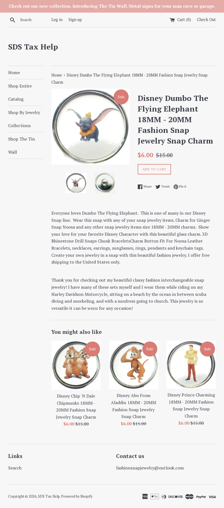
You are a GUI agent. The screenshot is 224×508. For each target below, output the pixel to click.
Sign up (75, 19)
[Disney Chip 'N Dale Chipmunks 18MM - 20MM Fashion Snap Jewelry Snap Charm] (76, 365)
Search (15, 468)
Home (14, 72)
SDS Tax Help (33, 47)
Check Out (206, 19)
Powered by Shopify (76, 496)
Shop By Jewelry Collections (24, 119)
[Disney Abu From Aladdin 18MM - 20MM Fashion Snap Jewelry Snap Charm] (133, 365)
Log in (57, 19)
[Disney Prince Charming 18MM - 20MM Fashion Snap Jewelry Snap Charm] (191, 365)
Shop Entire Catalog (20, 92)
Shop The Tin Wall (21, 145)
